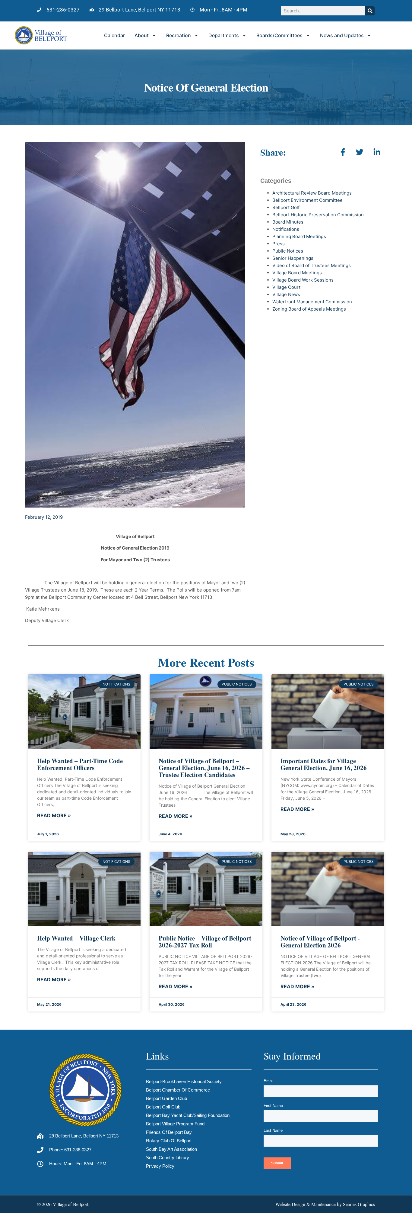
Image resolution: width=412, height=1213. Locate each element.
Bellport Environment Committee (307, 200)
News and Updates (342, 35)
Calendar (114, 35)
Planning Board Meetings (299, 236)
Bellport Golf (285, 207)
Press (278, 244)
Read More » (54, 815)
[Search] (370, 10)
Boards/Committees (279, 35)
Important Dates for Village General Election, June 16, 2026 (323, 764)
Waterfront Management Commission (312, 302)
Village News (286, 294)
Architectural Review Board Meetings (312, 193)
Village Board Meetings (297, 273)
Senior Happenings (292, 258)
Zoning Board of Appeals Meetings (309, 309)
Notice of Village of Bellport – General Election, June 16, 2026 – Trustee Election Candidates (204, 767)
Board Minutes (287, 222)
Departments (223, 35)
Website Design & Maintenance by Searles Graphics (325, 1204)
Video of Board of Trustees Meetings (311, 265)
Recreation (178, 35)
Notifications (285, 229)
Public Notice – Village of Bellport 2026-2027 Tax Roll (205, 942)
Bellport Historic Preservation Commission (318, 215)
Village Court (286, 287)
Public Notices (287, 251)
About (142, 35)
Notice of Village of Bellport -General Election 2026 (320, 942)
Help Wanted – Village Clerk (76, 938)
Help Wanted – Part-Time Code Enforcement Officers (80, 764)
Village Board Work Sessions (303, 280)
